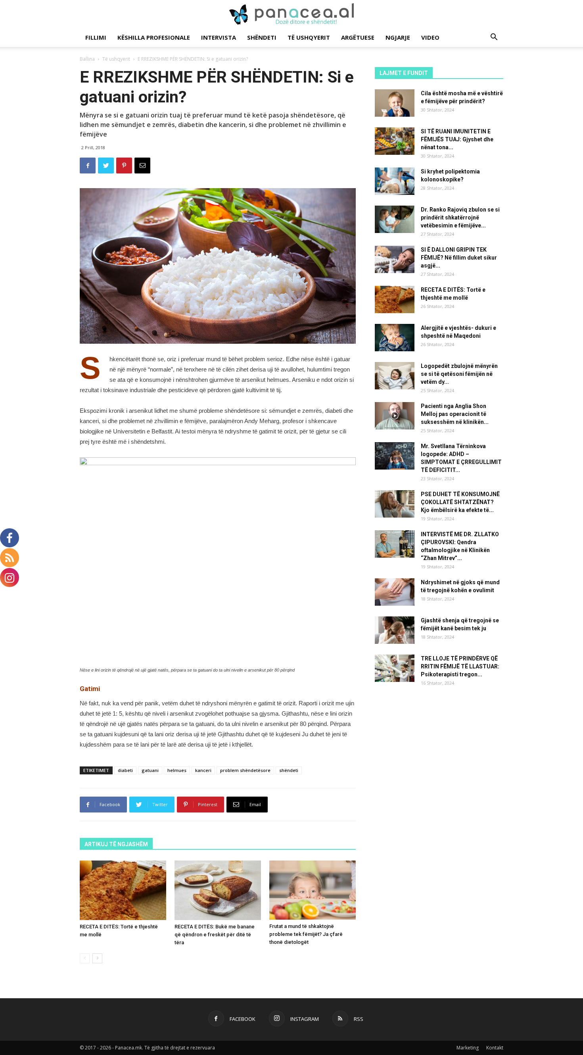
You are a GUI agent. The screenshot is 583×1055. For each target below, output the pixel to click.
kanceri (203, 770)
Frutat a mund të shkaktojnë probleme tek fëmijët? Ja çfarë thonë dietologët (306, 934)
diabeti (125, 770)
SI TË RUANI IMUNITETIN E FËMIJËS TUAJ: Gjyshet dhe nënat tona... (457, 139)
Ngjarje (397, 37)
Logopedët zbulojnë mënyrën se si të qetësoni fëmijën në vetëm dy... (459, 374)
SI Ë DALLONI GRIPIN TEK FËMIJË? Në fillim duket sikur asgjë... (459, 257)
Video (430, 37)
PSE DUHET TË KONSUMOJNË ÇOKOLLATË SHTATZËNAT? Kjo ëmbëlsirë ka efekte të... (460, 502)
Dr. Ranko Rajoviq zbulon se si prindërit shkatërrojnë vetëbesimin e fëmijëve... (460, 217)
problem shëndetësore (245, 770)
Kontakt (494, 1047)
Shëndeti (261, 37)
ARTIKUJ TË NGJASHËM (116, 844)
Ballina (87, 59)
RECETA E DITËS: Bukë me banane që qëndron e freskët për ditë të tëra (215, 934)
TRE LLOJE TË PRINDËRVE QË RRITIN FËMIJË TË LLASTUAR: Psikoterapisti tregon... (460, 666)
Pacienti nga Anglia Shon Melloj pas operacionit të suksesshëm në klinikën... (455, 414)
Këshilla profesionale (153, 37)
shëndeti (288, 770)
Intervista (218, 37)
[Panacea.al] (291, 14)
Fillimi (95, 37)
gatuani (150, 770)
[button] (493, 38)
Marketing (467, 1047)
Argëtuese (357, 37)
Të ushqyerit (309, 37)
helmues (176, 770)
